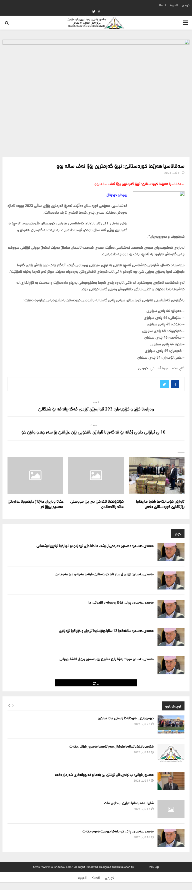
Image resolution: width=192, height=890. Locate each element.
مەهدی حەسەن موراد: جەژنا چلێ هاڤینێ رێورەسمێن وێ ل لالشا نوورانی (107, 658)
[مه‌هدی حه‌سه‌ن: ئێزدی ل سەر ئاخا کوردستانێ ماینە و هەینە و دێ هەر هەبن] (171, 580)
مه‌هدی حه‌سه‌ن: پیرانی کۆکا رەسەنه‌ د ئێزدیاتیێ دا (121, 602)
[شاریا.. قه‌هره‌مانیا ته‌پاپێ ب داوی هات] (171, 809)
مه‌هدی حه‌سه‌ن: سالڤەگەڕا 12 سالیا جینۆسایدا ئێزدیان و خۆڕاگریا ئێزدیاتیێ (106, 630)
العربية (174, 5)
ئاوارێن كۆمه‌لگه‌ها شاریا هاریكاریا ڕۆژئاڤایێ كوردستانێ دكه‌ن (160, 503)
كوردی (186, 5)
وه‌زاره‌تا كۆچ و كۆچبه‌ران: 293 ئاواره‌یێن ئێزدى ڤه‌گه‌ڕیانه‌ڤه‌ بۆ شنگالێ (96, 408)
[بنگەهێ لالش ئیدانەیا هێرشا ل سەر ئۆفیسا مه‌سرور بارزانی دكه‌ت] (171, 753)
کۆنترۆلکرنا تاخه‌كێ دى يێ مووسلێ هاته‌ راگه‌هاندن (97, 503)
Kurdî (162, 5)
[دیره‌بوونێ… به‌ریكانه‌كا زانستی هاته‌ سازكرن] (171, 724)
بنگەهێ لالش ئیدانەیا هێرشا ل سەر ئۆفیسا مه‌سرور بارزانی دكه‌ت (112, 746)
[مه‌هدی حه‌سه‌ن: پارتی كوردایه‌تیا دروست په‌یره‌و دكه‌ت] (171, 838)
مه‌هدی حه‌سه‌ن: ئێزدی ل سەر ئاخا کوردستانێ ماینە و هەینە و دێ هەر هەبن (105, 573)
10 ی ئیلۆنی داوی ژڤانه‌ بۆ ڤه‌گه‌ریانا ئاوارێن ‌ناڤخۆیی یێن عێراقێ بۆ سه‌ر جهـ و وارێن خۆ (94, 431)
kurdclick (140, 866)
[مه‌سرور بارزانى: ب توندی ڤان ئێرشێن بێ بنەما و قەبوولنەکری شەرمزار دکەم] (171, 781)
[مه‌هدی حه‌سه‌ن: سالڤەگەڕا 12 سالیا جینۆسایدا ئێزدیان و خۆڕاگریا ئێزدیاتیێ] (171, 637)
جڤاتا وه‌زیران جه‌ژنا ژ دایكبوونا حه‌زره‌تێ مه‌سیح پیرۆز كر (35, 503)
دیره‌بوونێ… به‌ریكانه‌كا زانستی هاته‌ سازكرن (126, 717)
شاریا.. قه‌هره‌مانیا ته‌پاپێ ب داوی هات (129, 802)
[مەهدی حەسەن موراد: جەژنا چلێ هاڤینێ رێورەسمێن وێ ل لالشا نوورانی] (171, 665)
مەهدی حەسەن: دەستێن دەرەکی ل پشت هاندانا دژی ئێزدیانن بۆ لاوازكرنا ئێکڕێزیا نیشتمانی (95, 545)
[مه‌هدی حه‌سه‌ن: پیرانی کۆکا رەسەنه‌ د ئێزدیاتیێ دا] (171, 609)
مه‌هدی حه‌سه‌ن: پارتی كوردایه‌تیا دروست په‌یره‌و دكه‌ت (118, 830)
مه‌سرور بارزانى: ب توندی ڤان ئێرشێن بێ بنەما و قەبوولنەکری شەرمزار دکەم (104, 774)
